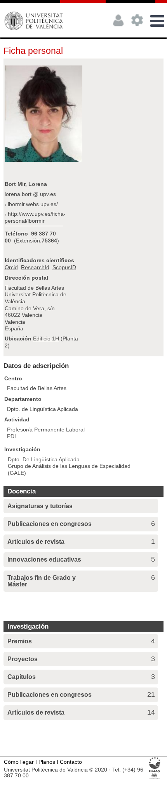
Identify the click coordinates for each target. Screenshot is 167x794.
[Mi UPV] (118, 29)
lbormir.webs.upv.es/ (33, 204)
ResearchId (35, 267)
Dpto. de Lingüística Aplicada (42, 409)
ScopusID (64, 267)
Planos (46, 762)
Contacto (71, 762)
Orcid (11, 267)
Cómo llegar (19, 762)
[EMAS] (154, 778)
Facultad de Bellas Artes (36, 388)
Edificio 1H (46, 338)
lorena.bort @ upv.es (30, 194)
